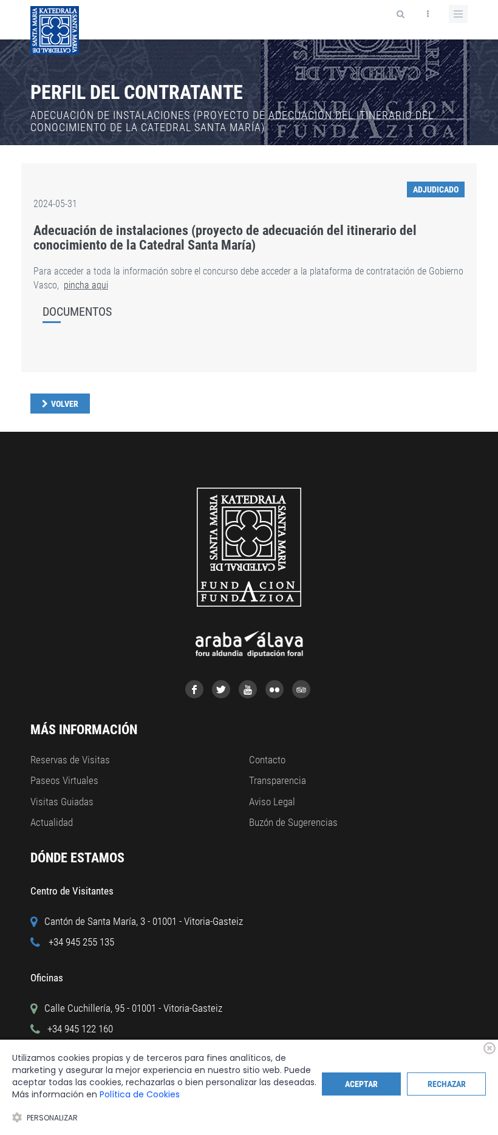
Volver (64, 404)
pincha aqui (86, 285)
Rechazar (447, 1084)
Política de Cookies (140, 1094)
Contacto (267, 760)
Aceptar (361, 1084)
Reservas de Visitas (70, 760)
